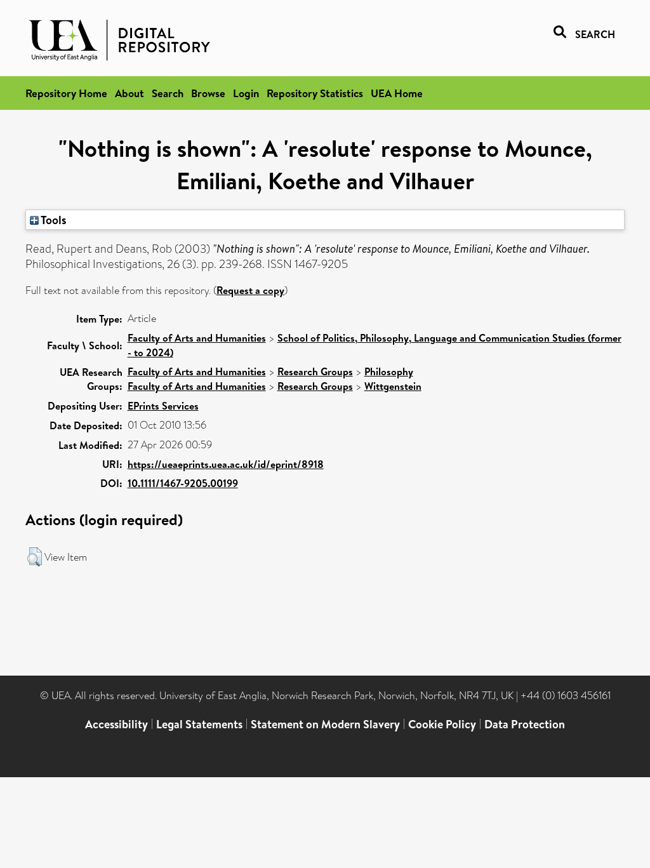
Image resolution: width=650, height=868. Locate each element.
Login (246, 93)
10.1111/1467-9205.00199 (183, 483)
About (129, 93)
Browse (208, 93)
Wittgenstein (392, 386)
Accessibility (116, 724)
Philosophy (388, 371)
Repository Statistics (315, 93)
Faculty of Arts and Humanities (197, 338)
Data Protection (524, 724)
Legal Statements (199, 724)
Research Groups (315, 371)
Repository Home (66, 93)
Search (167, 93)
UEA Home (397, 93)
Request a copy (250, 290)
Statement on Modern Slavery (325, 724)
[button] (34, 556)
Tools (53, 219)
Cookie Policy (442, 724)
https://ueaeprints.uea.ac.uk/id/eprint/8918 (226, 464)
